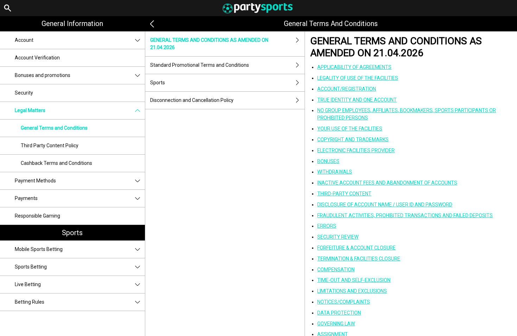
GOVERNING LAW (336, 324)
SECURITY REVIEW (337, 237)
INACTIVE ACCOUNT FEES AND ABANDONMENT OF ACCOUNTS (387, 183)
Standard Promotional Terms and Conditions (199, 65)
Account (24, 40)
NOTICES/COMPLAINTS (343, 302)
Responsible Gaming (37, 216)
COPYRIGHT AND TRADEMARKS (353, 139)
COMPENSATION (336, 269)
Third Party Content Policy (49, 145)
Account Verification (37, 57)
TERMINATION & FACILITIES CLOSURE (358, 258)
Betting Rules (29, 302)
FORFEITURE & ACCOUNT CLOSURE (356, 248)
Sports (72, 232)
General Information (72, 23)
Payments (26, 198)
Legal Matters (30, 110)
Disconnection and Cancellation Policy (192, 100)
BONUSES (328, 161)
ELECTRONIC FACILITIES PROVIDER (356, 150)
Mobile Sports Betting (39, 249)
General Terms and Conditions (54, 128)
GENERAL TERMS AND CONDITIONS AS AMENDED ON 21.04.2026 (209, 43)
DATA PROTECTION (339, 313)
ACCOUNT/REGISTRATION (346, 89)
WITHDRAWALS (334, 172)
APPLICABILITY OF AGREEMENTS (354, 67)
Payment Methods (35, 180)
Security (24, 93)
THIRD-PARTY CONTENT (344, 193)
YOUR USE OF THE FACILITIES (349, 128)
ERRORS (326, 226)
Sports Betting (31, 267)
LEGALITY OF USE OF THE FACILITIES (357, 78)
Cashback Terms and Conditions (56, 163)
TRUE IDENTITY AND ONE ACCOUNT (357, 100)
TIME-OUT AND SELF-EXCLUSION (353, 280)
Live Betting (28, 284)
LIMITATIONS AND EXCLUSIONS (352, 291)
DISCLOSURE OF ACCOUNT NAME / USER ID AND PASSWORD (384, 204)
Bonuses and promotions (42, 75)
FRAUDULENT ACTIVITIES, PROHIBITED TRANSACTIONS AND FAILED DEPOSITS (405, 215)
